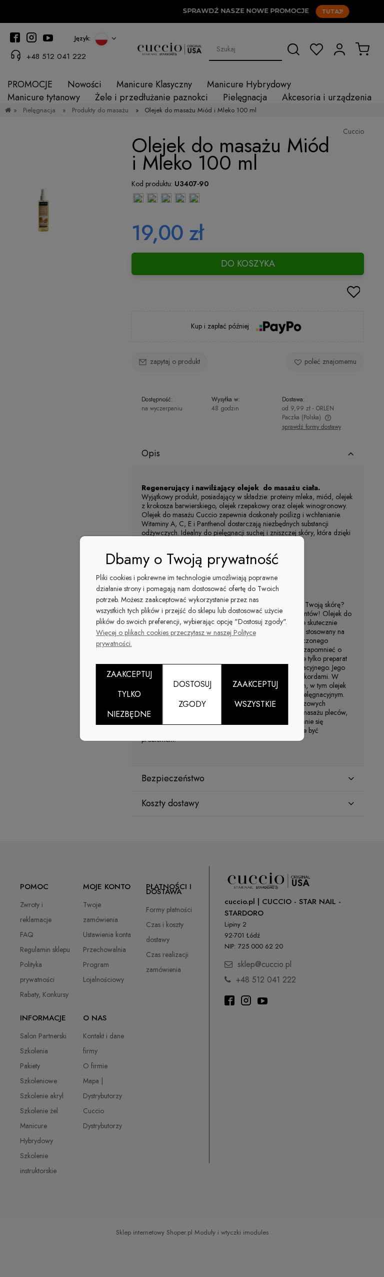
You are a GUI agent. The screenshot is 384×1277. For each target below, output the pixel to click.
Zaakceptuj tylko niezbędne (129, 694)
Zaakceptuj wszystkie (255, 694)
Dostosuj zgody (192, 694)
